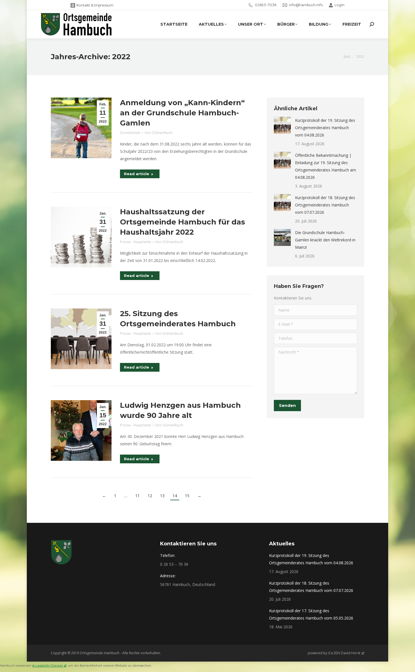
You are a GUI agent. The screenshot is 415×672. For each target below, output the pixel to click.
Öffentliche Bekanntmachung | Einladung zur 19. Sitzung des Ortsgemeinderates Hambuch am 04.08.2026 (325, 166)
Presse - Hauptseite (135, 241)
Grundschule (130, 132)
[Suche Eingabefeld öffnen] (372, 24)
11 (137, 495)
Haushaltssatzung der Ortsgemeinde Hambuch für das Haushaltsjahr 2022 (182, 222)
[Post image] (282, 125)
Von (158, 132)
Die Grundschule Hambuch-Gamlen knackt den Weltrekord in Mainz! (325, 240)
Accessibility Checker (47, 665)
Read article (136, 173)
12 (150, 495)
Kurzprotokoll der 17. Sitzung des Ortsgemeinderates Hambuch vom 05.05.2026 (311, 614)
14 (174, 495)
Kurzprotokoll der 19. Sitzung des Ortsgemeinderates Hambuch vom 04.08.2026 (325, 128)
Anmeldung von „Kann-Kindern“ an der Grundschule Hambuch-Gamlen (182, 112)
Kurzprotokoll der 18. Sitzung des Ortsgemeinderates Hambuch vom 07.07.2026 (325, 205)
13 (162, 495)
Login (339, 5)
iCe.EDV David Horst (344, 653)
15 (187, 495)
